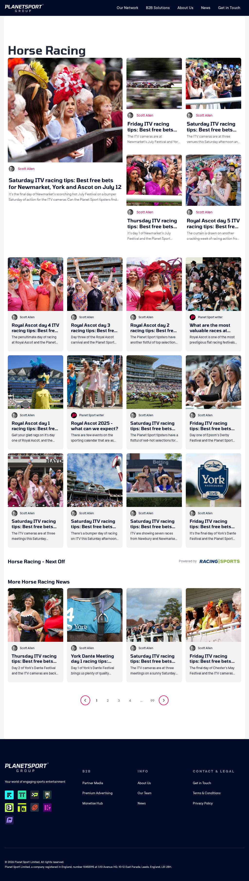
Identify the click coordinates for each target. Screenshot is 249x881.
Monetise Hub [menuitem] (92, 803)
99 (152, 701)
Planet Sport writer (210, 317)
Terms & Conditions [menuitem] (207, 793)
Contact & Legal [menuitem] (214, 771)
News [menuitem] (205, 8)
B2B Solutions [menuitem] (158, 8)
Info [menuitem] (143, 771)
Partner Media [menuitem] (92, 783)
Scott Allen (26, 169)
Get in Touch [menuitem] (229, 8)
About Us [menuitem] (185, 8)
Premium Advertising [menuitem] (97, 793)
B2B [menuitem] (86, 771)
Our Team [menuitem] (144, 793)
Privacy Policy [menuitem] (203, 803)
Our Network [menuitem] (127, 8)
